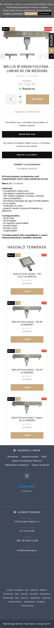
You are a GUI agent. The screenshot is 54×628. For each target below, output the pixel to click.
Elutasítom (44, 13)
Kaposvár (25, 598)
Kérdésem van (27, 134)
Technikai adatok (27, 169)
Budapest (19, 590)
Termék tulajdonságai (27, 165)
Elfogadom (31, 13)
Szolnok (24, 594)
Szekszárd (46, 598)
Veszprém (33, 594)
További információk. (13, 13)
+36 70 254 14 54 (27, 540)
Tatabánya (41, 602)
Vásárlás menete (29, 456)
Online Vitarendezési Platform (27, 461)
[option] (27, 39)
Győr (27, 590)
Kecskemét (8, 594)
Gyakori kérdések (40, 465)
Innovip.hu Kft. (43, 624)
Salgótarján (35, 598)
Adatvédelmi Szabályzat (17, 465)
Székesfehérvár (15, 602)
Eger (17, 598)
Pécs (17, 594)
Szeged (10, 590)
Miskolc (43, 590)
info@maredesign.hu (27, 550)
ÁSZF (44, 456)
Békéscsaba (8, 598)
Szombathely (29, 602)
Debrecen (35, 590)
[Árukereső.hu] (27, 487)
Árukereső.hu (27, 491)
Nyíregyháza (45, 594)
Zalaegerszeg (27, 606)
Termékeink (12, 456)
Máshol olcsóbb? (27, 155)
